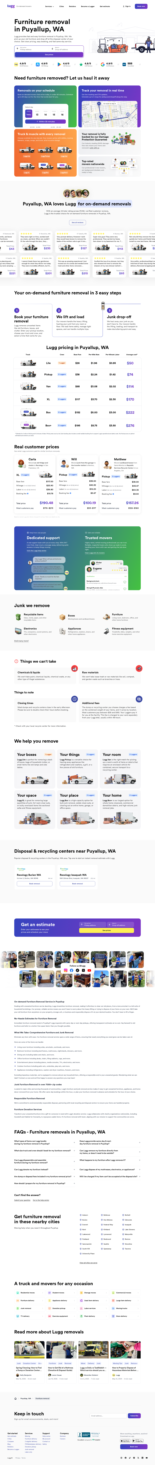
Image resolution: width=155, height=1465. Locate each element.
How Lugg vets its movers (95, 553)
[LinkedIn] (142, 1458)
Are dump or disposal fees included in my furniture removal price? (42, 1176)
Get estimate (105, 6)
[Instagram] (65, 970)
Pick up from (23, 47)
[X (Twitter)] (83, 970)
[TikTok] (77, 970)
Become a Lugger (13, 1449)
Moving (27, 1436)
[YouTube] (89, 970)
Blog (8, 1444)
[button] (25, 242)
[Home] (15, 1398)
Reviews (63, 1436)
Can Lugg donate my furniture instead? (31, 1169)
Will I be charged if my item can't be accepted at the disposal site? (108, 1176)
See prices (49, 54)
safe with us (94, 148)
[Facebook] (71, 970)
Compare (10, 1441)
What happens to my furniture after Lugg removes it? (102, 1160)
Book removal (34, 884)
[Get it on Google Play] (137, 1440)
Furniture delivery (31, 1439)
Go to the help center (41, 1200)
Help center (46, 1436)
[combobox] (31, 48)
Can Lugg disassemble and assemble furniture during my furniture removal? (31, 1161)
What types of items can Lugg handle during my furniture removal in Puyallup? (32, 1142)
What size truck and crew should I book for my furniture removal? (42, 1150)
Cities (61, 6)
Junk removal (29, 1449)
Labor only (28, 1452)
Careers (62, 1439)
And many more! (21, 641)
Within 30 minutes (47, 121)
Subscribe (134, 1416)
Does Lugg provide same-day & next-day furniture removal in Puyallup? (95, 1142)
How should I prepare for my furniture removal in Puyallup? (39, 1183)
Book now (141, 6)
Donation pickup (30, 1447)
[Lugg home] (11, 6)
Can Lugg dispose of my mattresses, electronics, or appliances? (107, 1169)
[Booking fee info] (28, 493)
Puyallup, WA (26, 1398)
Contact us (46, 1441)
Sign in (128, 6)
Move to (57, 47)
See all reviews (77, 222)
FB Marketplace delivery (33, 1444)
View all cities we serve (88, 1263)
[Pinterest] (134, 1458)
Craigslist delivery (31, 1441)
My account (46, 1439)
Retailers (72, 6)
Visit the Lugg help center (36, 550)
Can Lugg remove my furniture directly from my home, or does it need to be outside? (99, 1151)
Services (48, 6)
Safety (44, 1444)
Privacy (18, 1458)
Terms (24, 1458)
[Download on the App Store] (125, 1440)
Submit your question (22, 1200)
